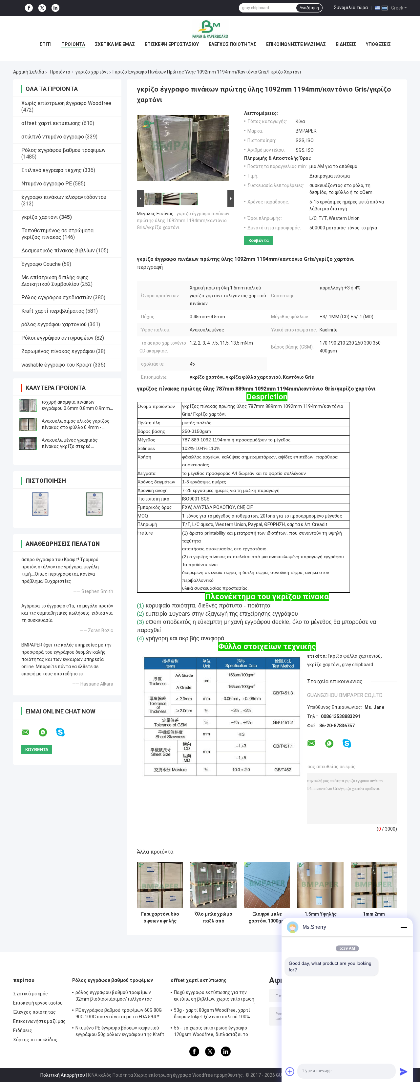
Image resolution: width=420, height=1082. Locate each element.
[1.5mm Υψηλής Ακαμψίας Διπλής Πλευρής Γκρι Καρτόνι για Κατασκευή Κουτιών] (320, 885)
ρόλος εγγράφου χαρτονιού (54, 324)
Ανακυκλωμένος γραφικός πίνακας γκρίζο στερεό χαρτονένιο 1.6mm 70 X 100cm (75, 446)
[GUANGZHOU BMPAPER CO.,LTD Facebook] (29, 8)
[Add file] (290, 1071)
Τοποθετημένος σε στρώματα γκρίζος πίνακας (57, 233)
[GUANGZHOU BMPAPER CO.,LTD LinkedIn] (55, 8)
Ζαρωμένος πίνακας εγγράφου (58, 351)
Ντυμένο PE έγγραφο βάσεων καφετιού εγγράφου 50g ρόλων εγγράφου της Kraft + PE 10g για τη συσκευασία (119, 1032)
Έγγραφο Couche (41, 264)
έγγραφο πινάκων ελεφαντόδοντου (63, 197)
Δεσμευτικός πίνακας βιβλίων (58, 250)
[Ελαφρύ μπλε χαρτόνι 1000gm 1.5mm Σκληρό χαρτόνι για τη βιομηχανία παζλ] (267, 885)
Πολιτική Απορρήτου (62, 1075)
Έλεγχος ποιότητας (232, 44)
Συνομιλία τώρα (351, 7)
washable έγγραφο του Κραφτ (56, 365)
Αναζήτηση (309, 8)
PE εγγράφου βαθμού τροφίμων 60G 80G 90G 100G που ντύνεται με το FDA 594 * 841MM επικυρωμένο (118, 1014)
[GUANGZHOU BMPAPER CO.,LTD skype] (64, 732)
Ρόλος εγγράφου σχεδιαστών (56, 297)
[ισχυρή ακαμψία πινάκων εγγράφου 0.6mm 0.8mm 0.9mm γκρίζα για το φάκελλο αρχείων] (28, 405)
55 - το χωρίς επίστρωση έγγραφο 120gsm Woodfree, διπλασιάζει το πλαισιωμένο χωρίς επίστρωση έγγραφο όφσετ (217, 1032)
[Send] (403, 1071)
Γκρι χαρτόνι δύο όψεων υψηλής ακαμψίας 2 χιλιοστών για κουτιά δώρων (160, 917)
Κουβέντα (258, 240)
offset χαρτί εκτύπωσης (51, 123)
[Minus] (404, 927)
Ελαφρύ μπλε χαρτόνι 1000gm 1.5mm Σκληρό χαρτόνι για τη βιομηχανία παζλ (267, 917)
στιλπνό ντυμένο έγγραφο (52, 137)
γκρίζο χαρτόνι (91, 71)
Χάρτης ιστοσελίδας (35, 1039)
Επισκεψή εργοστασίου (172, 44)
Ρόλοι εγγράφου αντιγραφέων (57, 338)
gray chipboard (357, 664)
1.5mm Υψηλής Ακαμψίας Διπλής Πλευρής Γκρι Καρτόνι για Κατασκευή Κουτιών (320, 917)
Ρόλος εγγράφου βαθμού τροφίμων (63, 150)
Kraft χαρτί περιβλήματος (52, 311)
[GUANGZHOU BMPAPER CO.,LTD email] (29, 732)
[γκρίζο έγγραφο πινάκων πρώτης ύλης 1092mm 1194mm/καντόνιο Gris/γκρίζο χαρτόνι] (183, 149)
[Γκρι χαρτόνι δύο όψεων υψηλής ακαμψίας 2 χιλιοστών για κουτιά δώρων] (160, 885)
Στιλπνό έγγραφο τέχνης (51, 170)
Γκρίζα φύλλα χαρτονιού (354, 656)
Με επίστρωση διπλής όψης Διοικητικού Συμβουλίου (55, 280)
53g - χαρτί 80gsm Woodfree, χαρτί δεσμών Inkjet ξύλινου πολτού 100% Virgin (212, 1014)
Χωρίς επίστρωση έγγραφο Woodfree (66, 103)
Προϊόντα (73, 44)
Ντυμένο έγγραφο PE (46, 183)
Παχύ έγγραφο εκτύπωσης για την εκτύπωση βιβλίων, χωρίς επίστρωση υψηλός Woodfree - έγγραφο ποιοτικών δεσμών (216, 997)
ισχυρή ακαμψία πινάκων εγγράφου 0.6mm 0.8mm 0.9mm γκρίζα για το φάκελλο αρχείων (76, 408)
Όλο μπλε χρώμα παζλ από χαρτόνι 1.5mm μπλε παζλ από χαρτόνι (213, 917)
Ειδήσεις (346, 44)
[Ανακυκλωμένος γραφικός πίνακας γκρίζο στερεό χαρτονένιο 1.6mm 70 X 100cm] (28, 443)
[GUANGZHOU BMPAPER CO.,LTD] (210, 29)
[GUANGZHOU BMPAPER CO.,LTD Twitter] (42, 8)
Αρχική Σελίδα (28, 71)
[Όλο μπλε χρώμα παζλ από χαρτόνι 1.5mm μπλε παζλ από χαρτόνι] (213, 885)
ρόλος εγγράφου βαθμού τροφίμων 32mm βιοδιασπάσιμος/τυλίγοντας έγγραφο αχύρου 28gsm (113, 997)
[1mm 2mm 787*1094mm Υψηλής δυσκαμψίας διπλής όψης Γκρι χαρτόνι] (374, 885)
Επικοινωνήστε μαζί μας (296, 44)
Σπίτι (45, 44)
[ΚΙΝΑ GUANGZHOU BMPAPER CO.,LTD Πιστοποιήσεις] (40, 504)
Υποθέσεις (378, 44)
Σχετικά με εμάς (115, 44)
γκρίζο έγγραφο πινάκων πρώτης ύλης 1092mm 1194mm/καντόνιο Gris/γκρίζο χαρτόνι (183, 220)
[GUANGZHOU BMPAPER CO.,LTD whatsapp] (47, 732)
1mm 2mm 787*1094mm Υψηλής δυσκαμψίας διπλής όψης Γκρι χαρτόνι (373, 917)
